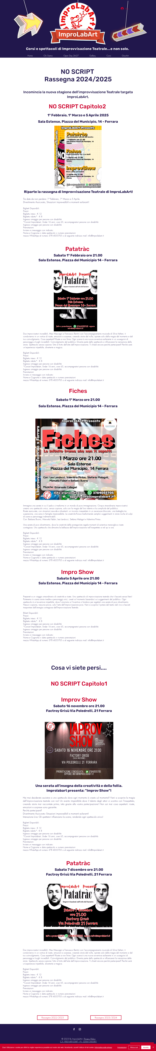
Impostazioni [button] (122, 1047)
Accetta (146, 1047)
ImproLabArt (78, 34)
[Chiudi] (153, 1047)
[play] (141, 2)
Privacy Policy (89, 1038)
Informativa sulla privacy (103, 1047)
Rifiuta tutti (134, 1047)
